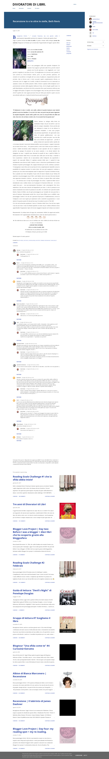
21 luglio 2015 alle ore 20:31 (32, 304)
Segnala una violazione (92, 49)
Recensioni (21, 8)
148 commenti (22, 496)
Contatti (29, 8)
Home (14, 8)
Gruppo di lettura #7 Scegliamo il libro (31, 619)
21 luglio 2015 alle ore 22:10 (31, 343)
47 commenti (22, 554)
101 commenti (22, 582)
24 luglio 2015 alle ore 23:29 (32, 411)
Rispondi (19, 260)
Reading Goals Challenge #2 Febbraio (28, 564)
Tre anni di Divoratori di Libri (29, 504)
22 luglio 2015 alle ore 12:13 (32, 332)
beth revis (68, 42)
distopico (68, 44)
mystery (68, 48)
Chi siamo (37, 8)
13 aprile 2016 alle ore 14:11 (28, 437)
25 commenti (22, 748)
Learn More (78, 755)
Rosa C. (18, 262)
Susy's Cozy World (21, 304)
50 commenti (22, 665)
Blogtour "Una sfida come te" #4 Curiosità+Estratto (31, 647)
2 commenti (21, 610)
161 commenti (22, 521)
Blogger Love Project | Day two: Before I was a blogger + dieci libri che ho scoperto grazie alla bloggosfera (32, 533)
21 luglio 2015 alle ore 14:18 (27, 250)
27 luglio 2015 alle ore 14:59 (30, 424)
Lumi (18, 322)
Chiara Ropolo (20, 424)
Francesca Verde (20, 343)
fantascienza (69, 46)
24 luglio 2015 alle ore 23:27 (32, 388)
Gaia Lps (18, 250)
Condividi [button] (68, 35)
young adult (68, 53)
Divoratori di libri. (29, 4)
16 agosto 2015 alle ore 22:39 (32, 428)
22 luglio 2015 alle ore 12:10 (32, 313)
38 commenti (22, 637)
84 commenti (22, 693)
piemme (68, 49)
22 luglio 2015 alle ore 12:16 (32, 369)
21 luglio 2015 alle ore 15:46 (28, 281)
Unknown (19, 281)
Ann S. (18, 400)
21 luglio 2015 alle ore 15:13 (27, 262)
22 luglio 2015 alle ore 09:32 (33, 364)
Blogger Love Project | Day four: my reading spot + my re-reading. (33, 730)
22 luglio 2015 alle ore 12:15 (32, 352)
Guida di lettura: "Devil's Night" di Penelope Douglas (32, 592)
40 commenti (22, 720)
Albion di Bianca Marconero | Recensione (29, 675)
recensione (68, 51)
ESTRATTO (30, 61)
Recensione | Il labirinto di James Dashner (32, 703)
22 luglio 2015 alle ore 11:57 (32, 289)
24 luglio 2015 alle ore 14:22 (26, 400)
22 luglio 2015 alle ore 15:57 (28, 377)
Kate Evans (22, 254)
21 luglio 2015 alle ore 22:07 (26, 322)
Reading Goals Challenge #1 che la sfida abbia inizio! (32, 478)
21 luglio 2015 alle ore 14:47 (32, 254)
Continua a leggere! (50, 496)
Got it (85, 755)
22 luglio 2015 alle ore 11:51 (32, 271)
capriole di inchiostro (21, 364)
